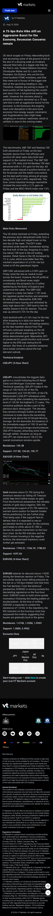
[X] (21, 733)
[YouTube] (13, 733)
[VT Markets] (26, 4)
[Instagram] (37, 733)
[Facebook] (29, 733)
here (32, 677)
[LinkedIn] (4, 733)
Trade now (10, 10)
